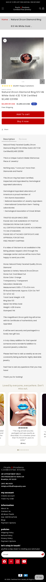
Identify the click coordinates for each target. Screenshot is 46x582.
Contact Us (6, 511)
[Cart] (44, 8)
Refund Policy (7, 535)
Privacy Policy (7, 538)
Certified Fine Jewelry (19, 579)
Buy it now (23, 121)
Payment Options (8, 523)
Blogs (3, 520)
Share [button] (6, 129)
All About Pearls (7, 514)
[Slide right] (42, 81)
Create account (8, 496)
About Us (5, 508)
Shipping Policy (7, 532)
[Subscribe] (42, 554)
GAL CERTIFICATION (9, 517)
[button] (2, 8)
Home (5, 19)
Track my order (7, 499)
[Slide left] (3, 81)
